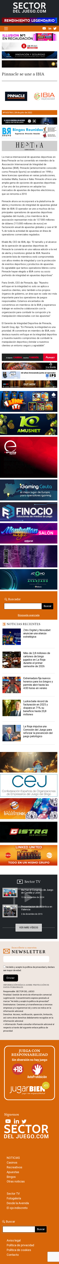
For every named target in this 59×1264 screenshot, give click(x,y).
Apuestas (8, 112)
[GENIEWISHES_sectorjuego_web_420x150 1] (28, 762)
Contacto (13, 1254)
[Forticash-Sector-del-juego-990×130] (29, 55)
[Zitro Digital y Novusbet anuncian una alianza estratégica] (11, 637)
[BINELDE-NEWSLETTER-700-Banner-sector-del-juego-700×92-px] (29, 366)
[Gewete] (28, 557)
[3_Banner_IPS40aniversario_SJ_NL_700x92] (29, 375)
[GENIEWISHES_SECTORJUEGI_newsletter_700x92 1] (29, 64)
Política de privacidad (20, 1245)
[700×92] (29, 384)
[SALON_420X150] (28, 534)
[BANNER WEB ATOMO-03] (28, 580)
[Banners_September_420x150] (28, 856)
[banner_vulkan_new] (29, 121)
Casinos (12, 1162)
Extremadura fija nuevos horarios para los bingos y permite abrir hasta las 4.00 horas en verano (38, 683)
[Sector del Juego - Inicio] (29, 7)
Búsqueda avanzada (28, 615)
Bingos (11, 1177)
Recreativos (14, 1167)
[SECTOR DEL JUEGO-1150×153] (29, 46)
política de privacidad (35, 967)
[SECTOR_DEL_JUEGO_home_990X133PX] (29, 37)
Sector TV (13, 1193)
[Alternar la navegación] (6, 29)
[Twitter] (55, 28)
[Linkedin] (50, 28)
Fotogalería (14, 1198)
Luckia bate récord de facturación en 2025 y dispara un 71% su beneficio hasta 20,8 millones (35, 708)
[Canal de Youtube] (44, 28)
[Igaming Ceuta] (28, 490)
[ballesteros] (28, 809)
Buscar (47, 606)
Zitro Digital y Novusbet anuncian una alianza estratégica (36, 633)
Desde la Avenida (18, 1203)
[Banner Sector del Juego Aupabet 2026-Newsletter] (29, 357)
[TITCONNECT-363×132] (28, 832)
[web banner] (28, 457)
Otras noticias (16, 1181)
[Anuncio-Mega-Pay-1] (28, 512)
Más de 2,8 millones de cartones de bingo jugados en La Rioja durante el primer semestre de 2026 (36, 660)
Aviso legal (14, 1240)
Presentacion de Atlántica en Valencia (36, 908)
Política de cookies (19, 1250)
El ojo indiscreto (17, 1208)
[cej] (28, 786)
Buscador (14, 599)
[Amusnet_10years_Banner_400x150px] (28, 425)
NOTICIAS (13, 1157)
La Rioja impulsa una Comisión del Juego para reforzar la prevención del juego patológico (38, 731)
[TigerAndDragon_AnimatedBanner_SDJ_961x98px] (29, 20)
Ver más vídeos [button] (28, 927)
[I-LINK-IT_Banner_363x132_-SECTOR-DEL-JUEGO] (28, 402)
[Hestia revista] (29, 146)
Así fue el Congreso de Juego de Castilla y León (37, 891)
